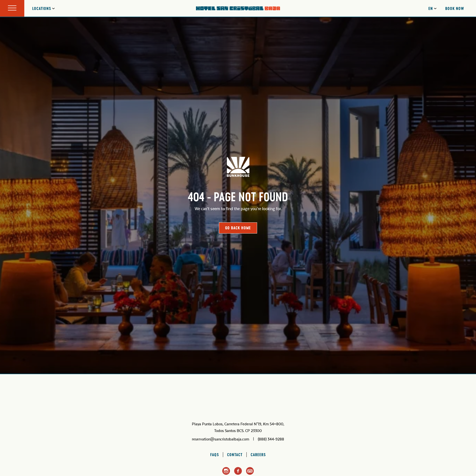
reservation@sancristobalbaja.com (220, 439)
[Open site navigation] (12, 8)
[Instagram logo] (226, 474)
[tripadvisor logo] (250, 474)
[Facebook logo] (238, 474)
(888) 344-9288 (271, 439)
